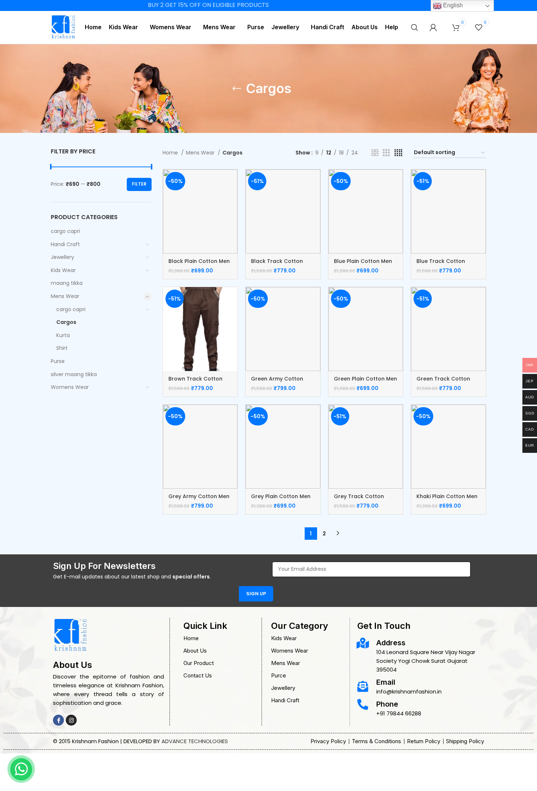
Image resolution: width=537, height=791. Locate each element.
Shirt (62, 348)
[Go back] (237, 88)
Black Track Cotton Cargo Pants (277, 264)
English (452, 5)
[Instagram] (71, 720)
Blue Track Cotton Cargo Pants (440, 264)
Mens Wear (65, 296)
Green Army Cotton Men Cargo (277, 382)
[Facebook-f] (58, 720)
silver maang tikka (74, 374)
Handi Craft (65, 244)
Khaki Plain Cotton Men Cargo (446, 500)
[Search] (414, 27)
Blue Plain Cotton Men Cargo (363, 264)
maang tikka (67, 283)
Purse (58, 361)
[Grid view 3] (386, 152)
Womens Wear (70, 387)
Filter (139, 184)
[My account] (433, 27)
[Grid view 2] (375, 152)
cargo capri (65, 231)
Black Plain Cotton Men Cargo (199, 264)
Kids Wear (63, 270)
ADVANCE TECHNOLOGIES (194, 741)
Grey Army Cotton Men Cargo (198, 500)
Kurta (63, 335)
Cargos (66, 322)
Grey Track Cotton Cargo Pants (359, 500)
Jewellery (62, 257)
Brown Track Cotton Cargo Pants (195, 382)
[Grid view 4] (398, 152)
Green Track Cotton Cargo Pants (443, 382)
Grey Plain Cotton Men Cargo (281, 500)
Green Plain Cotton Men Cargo (365, 382)
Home (171, 152)
